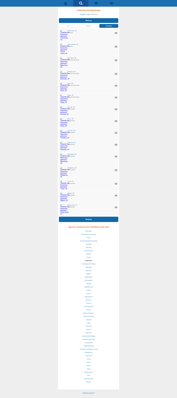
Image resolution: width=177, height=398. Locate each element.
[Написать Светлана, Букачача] (116, 33)
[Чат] (111, 3)
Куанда (88, 319)
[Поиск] (80, 3)
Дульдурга (88, 280)
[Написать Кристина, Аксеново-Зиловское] (116, 60)
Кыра (88, 323)
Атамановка (88, 251)
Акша (89, 237)
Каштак (88, 300)
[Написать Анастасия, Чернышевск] (116, 207)
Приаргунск (89, 352)
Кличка (88, 303)
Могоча (88, 329)
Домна (88, 274)
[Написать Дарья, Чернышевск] (116, 195)
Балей (88, 254)
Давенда (89, 267)
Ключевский (88, 306)
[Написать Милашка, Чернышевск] (116, 156)
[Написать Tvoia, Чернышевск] (116, 184)
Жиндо (88, 283)
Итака (89, 290)
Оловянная (89, 342)
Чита (88, 375)
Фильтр (89, 20)
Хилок (88, 365)
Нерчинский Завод (88, 336)
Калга (89, 293)
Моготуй (89, 326)
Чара (88, 369)
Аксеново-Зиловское (88, 234)
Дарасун (89, 270)
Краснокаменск (88, 313)
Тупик (89, 359)
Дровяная (88, 277)
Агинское (88, 231)
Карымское (89, 297)
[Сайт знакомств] (65, 3)
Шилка (88, 382)
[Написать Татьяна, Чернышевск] (116, 133)
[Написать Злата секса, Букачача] (116, 46)
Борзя (89, 257)
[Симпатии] (96, 3)
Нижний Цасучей (89, 339)
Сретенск (88, 356)
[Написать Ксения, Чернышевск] (116, 109)
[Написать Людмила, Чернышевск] (116, 170)
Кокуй (89, 310)
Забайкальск (88, 287)
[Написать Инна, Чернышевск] (116, 121)
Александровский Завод (88, 241)
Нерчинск (88, 333)
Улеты (88, 362)
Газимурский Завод (88, 264)
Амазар (88, 244)
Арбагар (88, 247)
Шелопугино (88, 379)
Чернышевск (88, 372)
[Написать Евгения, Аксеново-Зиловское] (116, 74)
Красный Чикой (88, 316)
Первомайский (88, 346)
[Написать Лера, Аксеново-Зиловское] (116, 97)
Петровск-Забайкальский (89, 349)
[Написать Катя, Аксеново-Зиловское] (116, 86)
